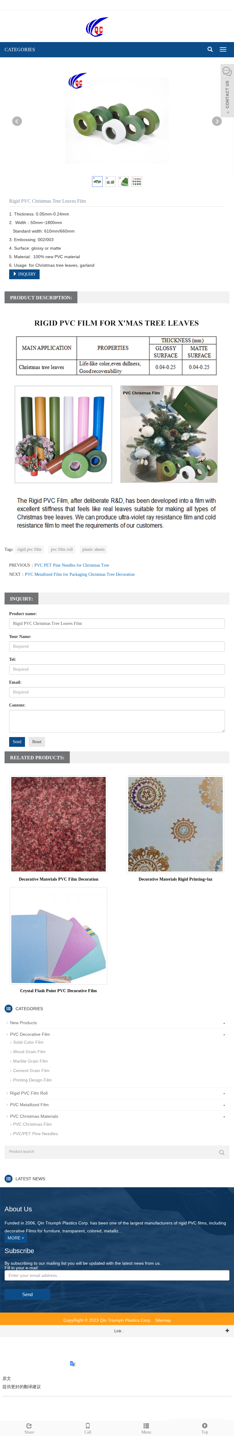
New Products (23, 1022)
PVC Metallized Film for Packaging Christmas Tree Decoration (80, 574)
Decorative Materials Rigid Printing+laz (175, 879)
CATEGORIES (20, 49)
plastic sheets (93, 549)
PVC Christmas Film (32, 1124)
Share (29, 1432)
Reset (36, 741)
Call (87, 1432)
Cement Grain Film (31, 1070)
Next (217, 121)
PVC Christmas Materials (34, 1116)
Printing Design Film (32, 1080)
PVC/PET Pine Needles (35, 1133)
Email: (15, 682)
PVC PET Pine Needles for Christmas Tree (71, 565)
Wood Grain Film (29, 1051)
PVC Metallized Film (29, 1104)
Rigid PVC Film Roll (29, 1093)
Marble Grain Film (30, 1061)
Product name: (23, 613)
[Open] (227, 91)
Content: (17, 705)
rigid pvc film (29, 549)
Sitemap (163, 1320)
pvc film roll (62, 549)
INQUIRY (26, 274)
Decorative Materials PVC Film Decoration (58, 879)
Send (17, 741)
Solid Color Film (28, 1042)
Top (204, 1432)
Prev (17, 121)
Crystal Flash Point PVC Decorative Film (58, 991)
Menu (146, 1432)
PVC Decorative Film (30, 1034)
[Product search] (221, 1152)
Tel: (12, 659)
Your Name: (20, 636)
